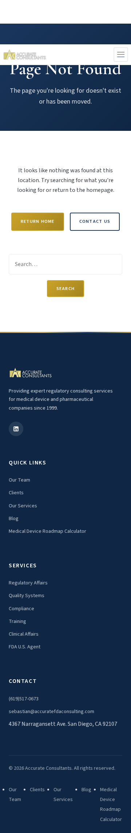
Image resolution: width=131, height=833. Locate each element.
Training (17, 621)
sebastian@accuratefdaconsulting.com (51, 711)
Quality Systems (26, 595)
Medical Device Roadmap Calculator (47, 531)
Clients (16, 492)
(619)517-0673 (24, 699)
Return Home (38, 221)
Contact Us (94, 221)
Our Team (19, 480)
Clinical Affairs (24, 634)
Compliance (21, 608)
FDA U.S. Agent (24, 647)
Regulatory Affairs (28, 583)
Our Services (23, 506)
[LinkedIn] (16, 429)
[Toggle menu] (121, 54)
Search (65, 288)
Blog (14, 518)
